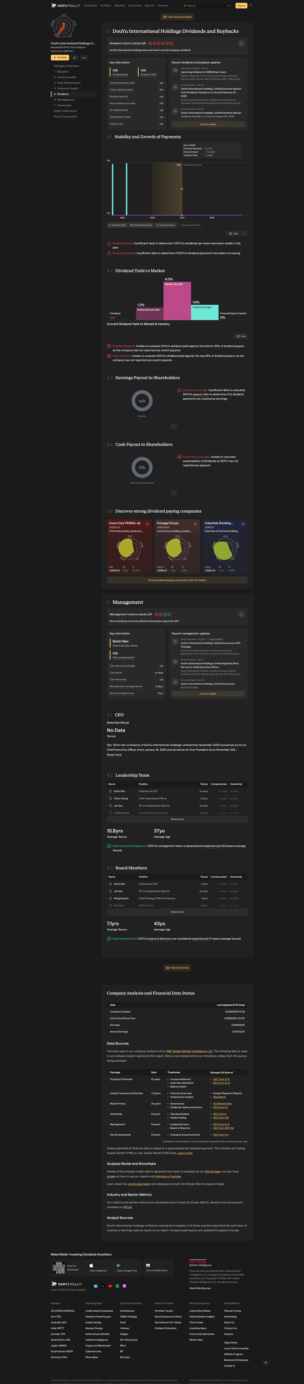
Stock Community (65, 116)
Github (127, 1207)
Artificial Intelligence (97, 1339)
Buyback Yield (148, 74)
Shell (123, 1322)
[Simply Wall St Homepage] (66, 5)
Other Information (65, 111)
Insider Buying (93, 1322)
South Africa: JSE (60, 1339)
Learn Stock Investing (236, 1348)
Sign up (241, 5)
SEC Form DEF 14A (223, 1128)
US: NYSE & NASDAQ (62, 1310)
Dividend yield (120, 74)
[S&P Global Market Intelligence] (200, 1263)
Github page (212, 1171)
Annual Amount (167, 225)
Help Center (231, 1342)
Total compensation (123, 657)
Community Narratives (201, 1334)
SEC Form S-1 (220, 1107)
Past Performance (67, 82)
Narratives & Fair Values (168, 1322)
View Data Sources (200, 1288)
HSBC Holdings (128, 1316)
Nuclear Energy (94, 1328)
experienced (212, 846)
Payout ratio (116, 123)
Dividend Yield (119, 225)
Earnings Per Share (191, 225)
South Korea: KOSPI (62, 1351)
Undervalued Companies (99, 1310)
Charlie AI (229, 1365)
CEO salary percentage (122, 665)
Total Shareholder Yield (122, 82)
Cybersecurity (93, 1351)
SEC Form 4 (219, 1114)
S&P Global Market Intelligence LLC (190, 1051)
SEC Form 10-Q (221, 1082)
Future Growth (65, 77)
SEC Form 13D (221, 1117)
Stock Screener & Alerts (168, 1316)
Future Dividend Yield (121, 89)
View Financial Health (180, 16)
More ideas (92, 1357)
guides (111, 1176)
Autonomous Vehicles (98, 1334)
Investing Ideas (197, 1328)
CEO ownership (118, 679)
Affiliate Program (233, 1354)
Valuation (61, 71)
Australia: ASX (58, 1322)
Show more (114, 754)
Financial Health (66, 88)
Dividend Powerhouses (98, 1316)
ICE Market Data (222, 1103)
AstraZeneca (127, 1310)
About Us (229, 1322)
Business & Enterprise (236, 1360)
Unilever (124, 1328)
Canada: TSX (58, 1334)
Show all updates (208, 124)
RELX (123, 1345)
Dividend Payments (143, 225)
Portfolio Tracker (164, 1310)
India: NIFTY (57, 1328)
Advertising (230, 1316)
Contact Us (230, 1328)
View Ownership (180, 967)
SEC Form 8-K (221, 1134)
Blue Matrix (219, 1097)
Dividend (61, 94)
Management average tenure (126, 686)
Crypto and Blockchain (98, 1345)
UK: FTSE (56, 1316)
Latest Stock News (200, 1310)
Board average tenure (122, 693)
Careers (228, 1334)
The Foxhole (196, 1322)
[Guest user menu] (250, 5)
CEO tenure (116, 672)
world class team (139, 1184)
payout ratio (201, 394)
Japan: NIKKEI (59, 1345)
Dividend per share (120, 116)
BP (121, 1351)
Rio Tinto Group (128, 1339)
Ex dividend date (119, 110)
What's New (196, 1339)
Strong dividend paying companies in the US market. (177, 580)
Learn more (185, 1153)
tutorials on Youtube (168, 1176)
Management (64, 99)
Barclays (125, 1357)
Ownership (62, 105)
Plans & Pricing (232, 1310)
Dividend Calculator (166, 1328)
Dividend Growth (119, 96)
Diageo (124, 1334)
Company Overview (66, 66)
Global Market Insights (202, 1316)
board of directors (159, 938)
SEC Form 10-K (221, 1079)
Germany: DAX (59, 1357)
